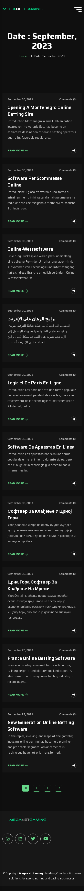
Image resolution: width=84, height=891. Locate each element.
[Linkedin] (20, 839)
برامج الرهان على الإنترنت (31, 318)
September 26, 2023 (20, 650)
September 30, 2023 (20, 99)
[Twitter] (33, 839)
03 (48, 788)
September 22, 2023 (20, 714)
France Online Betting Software (41, 658)
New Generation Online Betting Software (41, 725)
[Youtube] (45, 839)
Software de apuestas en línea (41, 447)
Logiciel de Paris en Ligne (34, 383)
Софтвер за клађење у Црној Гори (40, 514)
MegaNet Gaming (31, 873)
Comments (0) (67, 99)
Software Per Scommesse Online (35, 181)
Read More (16, 151)
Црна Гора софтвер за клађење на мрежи (32, 585)
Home (23, 56)
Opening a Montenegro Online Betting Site (39, 111)
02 (37, 788)
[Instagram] (7, 839)
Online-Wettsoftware (30, 249)
